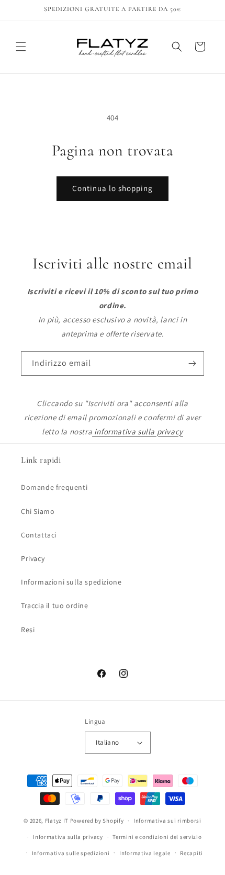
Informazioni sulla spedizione (71, 582)
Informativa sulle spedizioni (71, 853)
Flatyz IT (57, 820)
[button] (20, 46)
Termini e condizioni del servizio (157, 836)
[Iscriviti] (192, 363)
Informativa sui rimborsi (167, 820)
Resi (28, 629)
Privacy (32, 558)
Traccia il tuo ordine (54, 605)
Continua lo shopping (112, 188)
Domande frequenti (54, 487)
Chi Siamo (37, 511)
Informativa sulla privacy (68, 836)
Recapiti (191, 853)
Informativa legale (145, 853)
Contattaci (39, 535)
